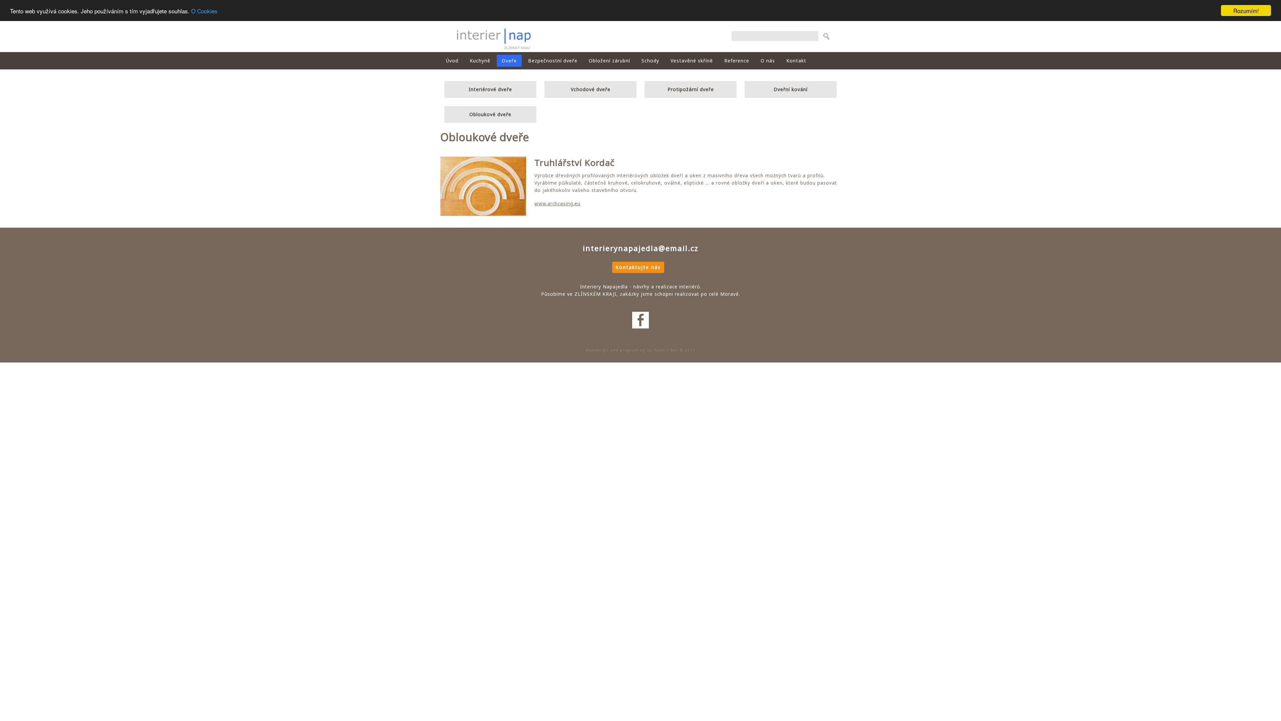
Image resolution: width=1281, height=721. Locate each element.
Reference (736, 60)
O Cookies (204, 11)
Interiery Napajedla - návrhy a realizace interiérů (493, 36)
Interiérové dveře (490, 89)
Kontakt (796, 60)
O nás (768, 60)
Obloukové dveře (490, 114)
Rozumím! (1246, 10)
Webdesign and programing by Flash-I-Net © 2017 (640, 350)
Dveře (509, 60)
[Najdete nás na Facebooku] (640, 308)
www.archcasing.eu (557, 203)
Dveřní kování (791, 89)
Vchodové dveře (590, 89)
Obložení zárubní (609, 60)
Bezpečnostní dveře (552, 60)
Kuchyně (480, 60)
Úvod (452, 60)
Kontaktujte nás (638, 267)
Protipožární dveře (691, 89)
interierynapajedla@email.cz (641, 248)
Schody (650, 60)
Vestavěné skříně (692, 60)
